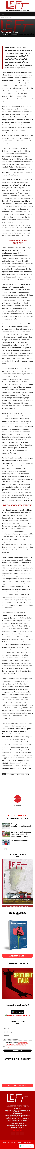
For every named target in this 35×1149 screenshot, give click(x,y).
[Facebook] (4, 41)
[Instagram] (17, 1133)
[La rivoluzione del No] (6, 842)
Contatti (29, 1142)
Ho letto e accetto (16, 1045)
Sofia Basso (5, 34)
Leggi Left (13, 1142)
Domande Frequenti (17, 1144)
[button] (3, 14)
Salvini (27, 774)
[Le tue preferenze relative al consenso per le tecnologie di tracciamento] (26, 1146)
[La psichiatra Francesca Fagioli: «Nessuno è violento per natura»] (6, 834)
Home (2, 17)
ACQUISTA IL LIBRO (17, 956)
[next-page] (5, 849)
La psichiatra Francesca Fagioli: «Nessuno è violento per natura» (21, 834)
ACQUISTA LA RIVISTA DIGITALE (17, 906)
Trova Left (19, 1142)
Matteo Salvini (20, 774)
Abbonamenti (6, 1142)
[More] (21, 41)
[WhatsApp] (15, 41)
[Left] (17, 6)
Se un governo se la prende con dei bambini (21, 825)
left (7, 774)
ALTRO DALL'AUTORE (17, 818)
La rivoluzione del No (19, 841)
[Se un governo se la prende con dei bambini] (6, 826)
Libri (25, 1142)
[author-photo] (17, 803)
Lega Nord (12, 774)
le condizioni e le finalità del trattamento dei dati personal (16, 1045)
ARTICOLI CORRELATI (17, 815)
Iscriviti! (17, 1051)
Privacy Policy (17, 1130)
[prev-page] (3, 849)
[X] (9, 41)
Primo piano (8, 17)
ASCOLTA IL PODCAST (17, 1085)
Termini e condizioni (17, 1129)
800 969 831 (16, 1122)
